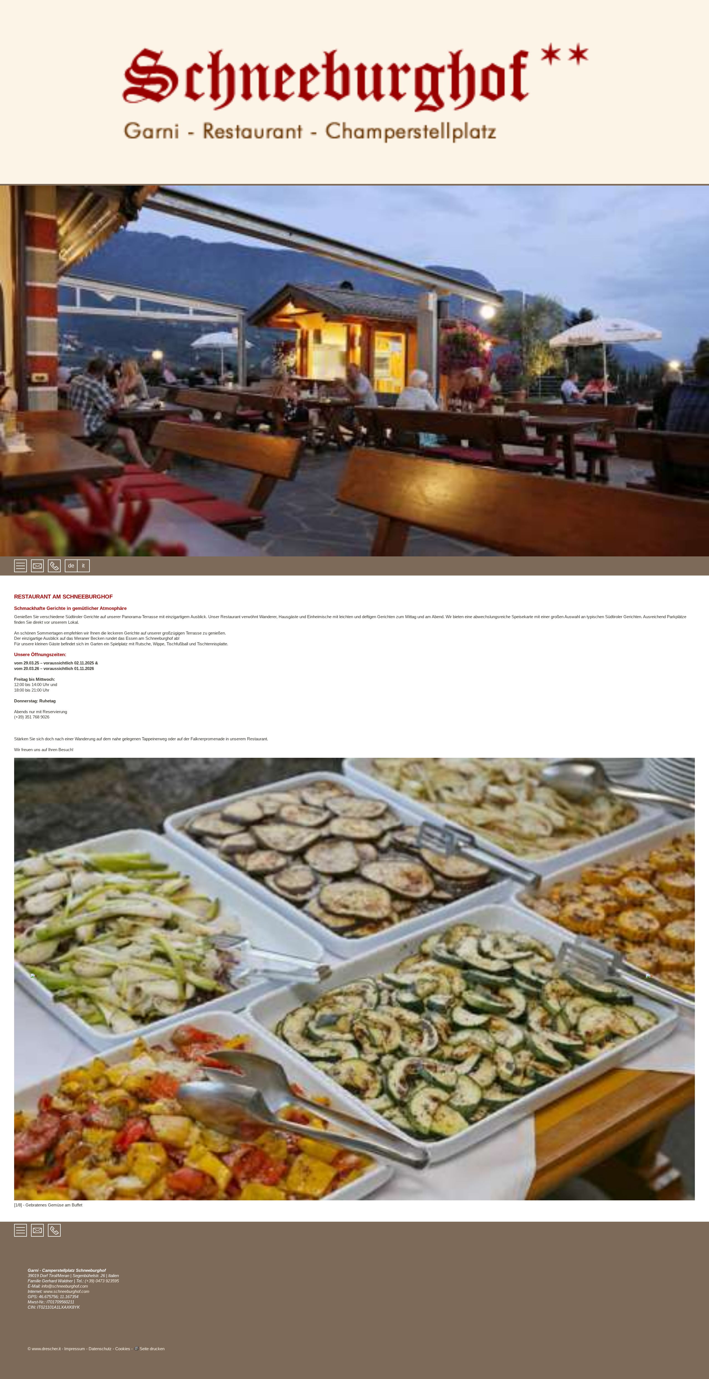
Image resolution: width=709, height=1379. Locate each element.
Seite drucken (152, 1348)
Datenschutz (100, 1348)
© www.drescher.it (44, 1348)
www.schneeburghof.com (66, 1291)
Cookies (122, 1348)
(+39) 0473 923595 (102, 1280)
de (71, 566)
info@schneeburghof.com (65, 1286)
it (83, 566)
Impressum (74, 1348)
